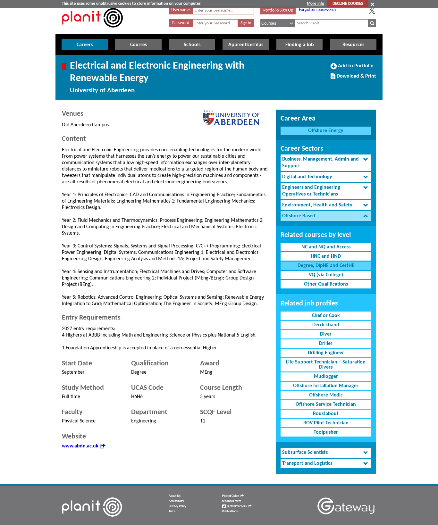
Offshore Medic (326, 395)
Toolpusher (326, 432)
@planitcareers (236, 506)
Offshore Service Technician (326, 404)
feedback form (231, 501)
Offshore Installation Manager (325, 385)
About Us (175, 496)
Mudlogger (326, 376)
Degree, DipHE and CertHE (326, 265)
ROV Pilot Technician (326, 423)
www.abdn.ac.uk (80, 446)
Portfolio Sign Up (278, 10)
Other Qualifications (326, 284)
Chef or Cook (326, 315)
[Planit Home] (92, 31)
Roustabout (326, 413)
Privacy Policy (177, 506)
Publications (230, 511)
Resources (353, 44)
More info (315, 4)
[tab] (326, 162)
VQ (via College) (326, 275)
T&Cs (172, 511)
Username (180, 10)
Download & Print (355, 78)
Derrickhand (325, 325)
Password (180, 23)
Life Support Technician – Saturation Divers (326, 365)
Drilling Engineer (326, 352)
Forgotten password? (317, 9)
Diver (326, 334)
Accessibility (176, 501)
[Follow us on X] (372, 10)
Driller (326, 343)
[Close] (372, 4)
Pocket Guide (230, 496)
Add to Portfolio (355, 68)
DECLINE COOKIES (348, 4)
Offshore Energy (325, 130)
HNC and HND (326, 256)
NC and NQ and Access (325, 247)
